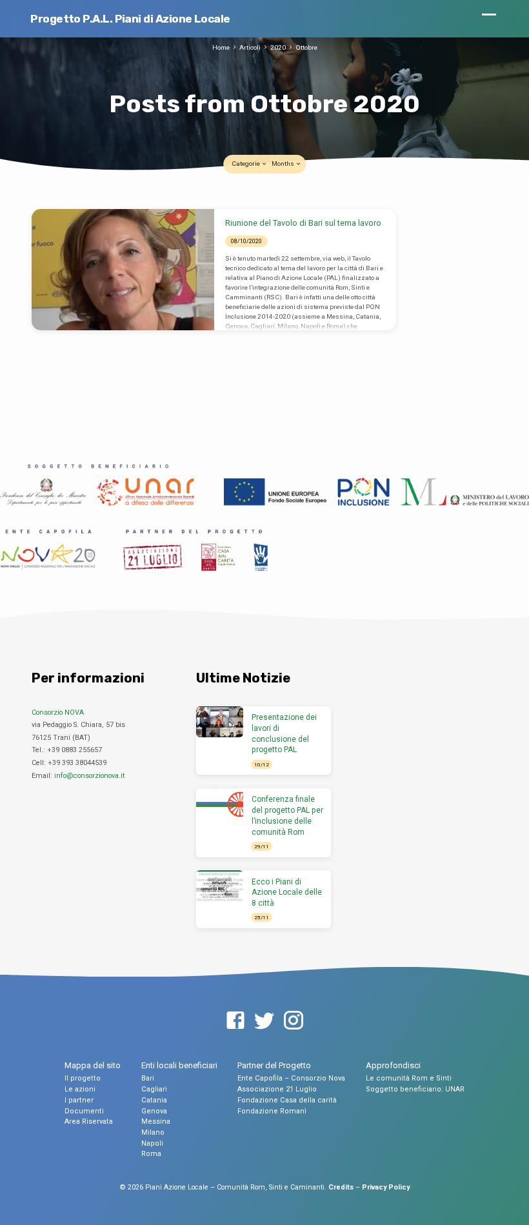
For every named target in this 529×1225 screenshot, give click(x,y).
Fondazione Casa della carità (287, 1100)
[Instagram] (293, 1021)
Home (221, 47)
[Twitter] (264, 1021)
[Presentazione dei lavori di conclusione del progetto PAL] (219, 722)
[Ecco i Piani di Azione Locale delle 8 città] (219, 886)
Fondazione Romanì (271, 1111)
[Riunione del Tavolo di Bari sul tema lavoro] (123, 269)
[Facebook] (235, 1021)
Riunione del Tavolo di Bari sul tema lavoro (303, 223)
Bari (147, 1078)
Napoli (152, 1143)
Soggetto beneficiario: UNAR (415, 1089)
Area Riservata (89, 1121)
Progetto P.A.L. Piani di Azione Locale (130, 18)
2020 (278, 47)
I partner (79, 1100)
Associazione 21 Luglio (277, 1089)
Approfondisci (393, 1065)
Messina (155, 1121)
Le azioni (80, 1089)
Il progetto (83, 1078)
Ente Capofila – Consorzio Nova (291, 1078)
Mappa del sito (93, 1065)
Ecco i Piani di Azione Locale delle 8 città (287, 892)
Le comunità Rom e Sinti (409, 1078)
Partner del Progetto (274, 1065)
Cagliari (154, 1089)
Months (283, 163)
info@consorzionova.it (89, 776)
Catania (154, 1100)
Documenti (84, 1111)
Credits (341, 1187)
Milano (153, 1132)
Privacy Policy (386, 1187)
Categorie (246, 163)
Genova (154, 1111)
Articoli (250, 47)
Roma (151, 1154)
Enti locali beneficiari (179, 1065)
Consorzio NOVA (58, 712)
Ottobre (306, 47)
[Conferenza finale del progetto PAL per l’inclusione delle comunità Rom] (219, 804)
